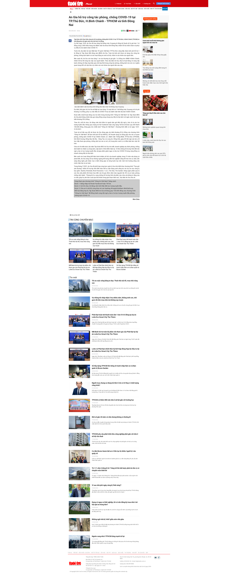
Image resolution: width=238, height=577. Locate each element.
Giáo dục (140, 8)
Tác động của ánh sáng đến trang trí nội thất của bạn (155, 69)
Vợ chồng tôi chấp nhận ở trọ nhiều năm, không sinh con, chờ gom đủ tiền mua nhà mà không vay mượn (103, 243)
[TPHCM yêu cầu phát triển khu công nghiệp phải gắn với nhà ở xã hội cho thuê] (79, 439)
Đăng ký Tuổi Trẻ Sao (163, 3)
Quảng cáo (147, 3)
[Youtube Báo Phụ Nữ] (131, 31)
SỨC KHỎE (120, 552)
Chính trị (77, 8)
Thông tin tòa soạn (91, 568)
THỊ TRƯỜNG (127, 552)
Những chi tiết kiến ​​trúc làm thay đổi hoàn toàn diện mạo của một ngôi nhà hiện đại (155, 83)
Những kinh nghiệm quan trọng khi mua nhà (154, 128)
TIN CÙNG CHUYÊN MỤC (81, 220)
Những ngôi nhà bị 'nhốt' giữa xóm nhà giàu (108, 519)
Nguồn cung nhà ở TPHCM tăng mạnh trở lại (108, 536)
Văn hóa (127, 8)
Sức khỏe (146, 8)
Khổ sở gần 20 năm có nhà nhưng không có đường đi (111, 417)
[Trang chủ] (71, 8)
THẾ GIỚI (75, 552)
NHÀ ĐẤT (134, 552)
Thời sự (83, 8)
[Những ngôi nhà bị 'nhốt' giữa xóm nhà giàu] (79, 524)
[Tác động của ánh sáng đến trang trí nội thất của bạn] (148, 62)
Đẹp (136, 8)
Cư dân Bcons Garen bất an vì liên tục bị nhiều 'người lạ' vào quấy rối (114, 452)
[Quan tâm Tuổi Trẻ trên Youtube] (155, 557)
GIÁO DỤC (114, 552)
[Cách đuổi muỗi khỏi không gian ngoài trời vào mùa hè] (155, 30)
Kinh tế (152, 8)
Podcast (118, 3)
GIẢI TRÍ (109, 552)
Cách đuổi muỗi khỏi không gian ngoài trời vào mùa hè (153, 41)
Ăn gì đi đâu (158, 8)
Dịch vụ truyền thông (125, 566)
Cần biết (137, 3)
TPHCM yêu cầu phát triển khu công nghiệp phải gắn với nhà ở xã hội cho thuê (115, 435)
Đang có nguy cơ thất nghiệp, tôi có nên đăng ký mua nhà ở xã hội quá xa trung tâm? (115, 503)
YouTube (128, 3)
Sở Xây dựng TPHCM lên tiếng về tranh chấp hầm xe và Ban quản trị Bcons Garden (127, 267)
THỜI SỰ (70, 552)
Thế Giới (88, 8)
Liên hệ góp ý (145, 566)
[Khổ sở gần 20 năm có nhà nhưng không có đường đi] (79, 422)
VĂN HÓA (103, 552)
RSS (150, 566)
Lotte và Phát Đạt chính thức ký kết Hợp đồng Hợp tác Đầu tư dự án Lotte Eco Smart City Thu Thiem (103, 268)
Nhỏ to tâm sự (107, 8)
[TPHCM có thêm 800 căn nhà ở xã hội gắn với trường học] (79, 405)
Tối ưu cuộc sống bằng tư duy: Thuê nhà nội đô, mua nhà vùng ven (79, 241)
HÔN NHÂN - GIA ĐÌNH (84, 552)
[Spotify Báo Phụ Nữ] (123, 31)
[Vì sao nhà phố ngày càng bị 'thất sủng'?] (79, 490)
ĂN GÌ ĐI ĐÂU (141, 552)
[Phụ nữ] (88, 3)
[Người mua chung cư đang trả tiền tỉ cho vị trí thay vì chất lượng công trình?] (79, 388)
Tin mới (73, 277)
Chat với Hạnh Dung (118, 8)
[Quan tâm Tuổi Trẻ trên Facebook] (158, 557)
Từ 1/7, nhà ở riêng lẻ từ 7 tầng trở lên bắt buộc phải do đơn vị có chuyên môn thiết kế (115, 469)
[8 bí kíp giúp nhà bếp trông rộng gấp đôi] (148, 49)
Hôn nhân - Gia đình (97, 8)
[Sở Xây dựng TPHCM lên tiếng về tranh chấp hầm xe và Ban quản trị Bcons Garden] (127, 256)
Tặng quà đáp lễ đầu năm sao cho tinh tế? (154, 114)
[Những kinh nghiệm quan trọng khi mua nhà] (148, 122)
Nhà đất (165, 8)
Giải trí (133, 8)
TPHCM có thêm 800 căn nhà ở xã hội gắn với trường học (113, 400)
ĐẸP (147, 552)
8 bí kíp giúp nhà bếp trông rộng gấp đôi (154, 56)
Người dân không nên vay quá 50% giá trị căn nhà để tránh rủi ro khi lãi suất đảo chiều (154, 155)
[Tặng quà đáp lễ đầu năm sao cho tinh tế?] (155, 103)
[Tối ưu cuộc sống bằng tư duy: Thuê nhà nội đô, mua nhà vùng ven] (80, 230)
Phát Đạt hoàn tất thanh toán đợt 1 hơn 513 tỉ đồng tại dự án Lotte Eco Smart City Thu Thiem (127, 241)
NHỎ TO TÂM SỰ (95, 552)
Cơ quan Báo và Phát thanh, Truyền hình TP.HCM (98, 569)
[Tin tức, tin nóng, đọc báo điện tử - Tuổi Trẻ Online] (75, 3)
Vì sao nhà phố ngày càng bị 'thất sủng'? (106, 485)
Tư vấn (146, 91)
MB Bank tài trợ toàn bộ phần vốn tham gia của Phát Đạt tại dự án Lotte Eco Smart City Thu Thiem (80, 267)
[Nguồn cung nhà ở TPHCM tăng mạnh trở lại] (79, 541)
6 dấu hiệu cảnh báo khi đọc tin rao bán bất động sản (154, 141)
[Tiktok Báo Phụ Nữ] (127, 31)
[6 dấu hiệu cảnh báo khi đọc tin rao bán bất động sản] (148, 135)
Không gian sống (150, 19)
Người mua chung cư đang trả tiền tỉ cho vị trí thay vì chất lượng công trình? (115, 384)
